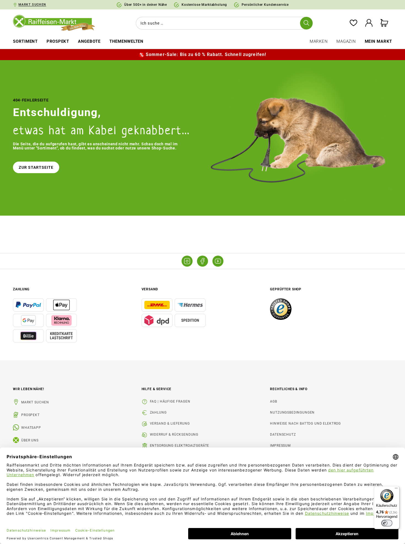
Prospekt (30, 415)
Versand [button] (150, 289)
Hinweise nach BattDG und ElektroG (305, 423)
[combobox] (223, 23)
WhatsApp (31, 428)
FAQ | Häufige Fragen (170, 401)
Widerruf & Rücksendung (174, 434)
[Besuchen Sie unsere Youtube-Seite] (217, 261)
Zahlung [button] (21, 289)
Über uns (30, 440)
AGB (273, 401)
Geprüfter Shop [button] (285, 289)
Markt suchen (35, 402)
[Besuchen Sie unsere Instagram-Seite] (187, 261)
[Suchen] (306, 23)
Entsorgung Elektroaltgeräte (179, 445)
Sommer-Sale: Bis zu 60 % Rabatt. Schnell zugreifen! (206, 54)
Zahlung (158, 412)
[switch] (386, 523)
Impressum (280, 445)
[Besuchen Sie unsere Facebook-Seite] (202, 261)
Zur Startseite (36, 167)
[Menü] (396, 489)
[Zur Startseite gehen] (58, 23)
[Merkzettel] (353, 23)
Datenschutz (283, 434)
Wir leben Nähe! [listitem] (28, 389)
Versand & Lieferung (170, 423)
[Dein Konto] (369, 23)
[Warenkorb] (384, 23)
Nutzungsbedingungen (292, 412)
